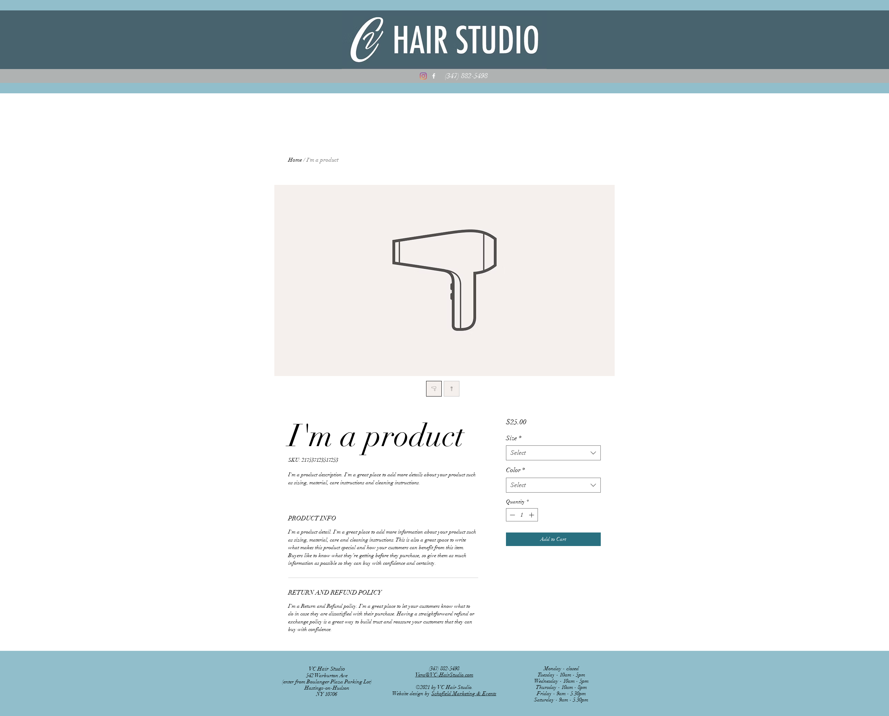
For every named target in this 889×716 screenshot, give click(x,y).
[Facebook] (433, 76)
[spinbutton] (521, 515)
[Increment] (532, 515)
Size (513, 438)
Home (295, 159)
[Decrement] (511, 515)
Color (515, 470)
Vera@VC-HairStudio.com (444, 675)
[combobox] (553, 452)
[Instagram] (423, 76)
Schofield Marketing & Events (463, 693)
